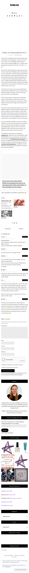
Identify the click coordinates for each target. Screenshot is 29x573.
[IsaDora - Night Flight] (7, 475)
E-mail (3, 346)
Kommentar (4, 325)
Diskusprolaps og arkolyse (15, 498)
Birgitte (3, 256)
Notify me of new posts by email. (10, 367)
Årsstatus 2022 (8, 502)
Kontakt (14, 556)
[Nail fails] (19, 203)
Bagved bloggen (8, 555)
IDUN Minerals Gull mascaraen (18, 138)
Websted (3, 351)
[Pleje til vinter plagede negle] (21, 447)
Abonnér (5, 430)
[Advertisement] (14, 33)
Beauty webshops (20, 555)
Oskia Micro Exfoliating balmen (8, 143)
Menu (15, 13)
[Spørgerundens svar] (7, 204)
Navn (2, 340)
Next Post (21, 228)
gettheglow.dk (4, 135)
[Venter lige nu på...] (21, 475)
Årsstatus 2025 (8, 491)
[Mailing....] (21, 461)
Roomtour (3, 217)
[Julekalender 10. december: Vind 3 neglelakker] (7, 461)
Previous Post (8, 228)
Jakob (2, 505)
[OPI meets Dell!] (7, 447)
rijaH (3, 249)
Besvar (25, 236)
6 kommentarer (18, 55)
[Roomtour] (6, 213)
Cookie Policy (8, 566)
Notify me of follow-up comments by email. (12, 364)
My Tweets (3, 550)
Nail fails (16, 206)
